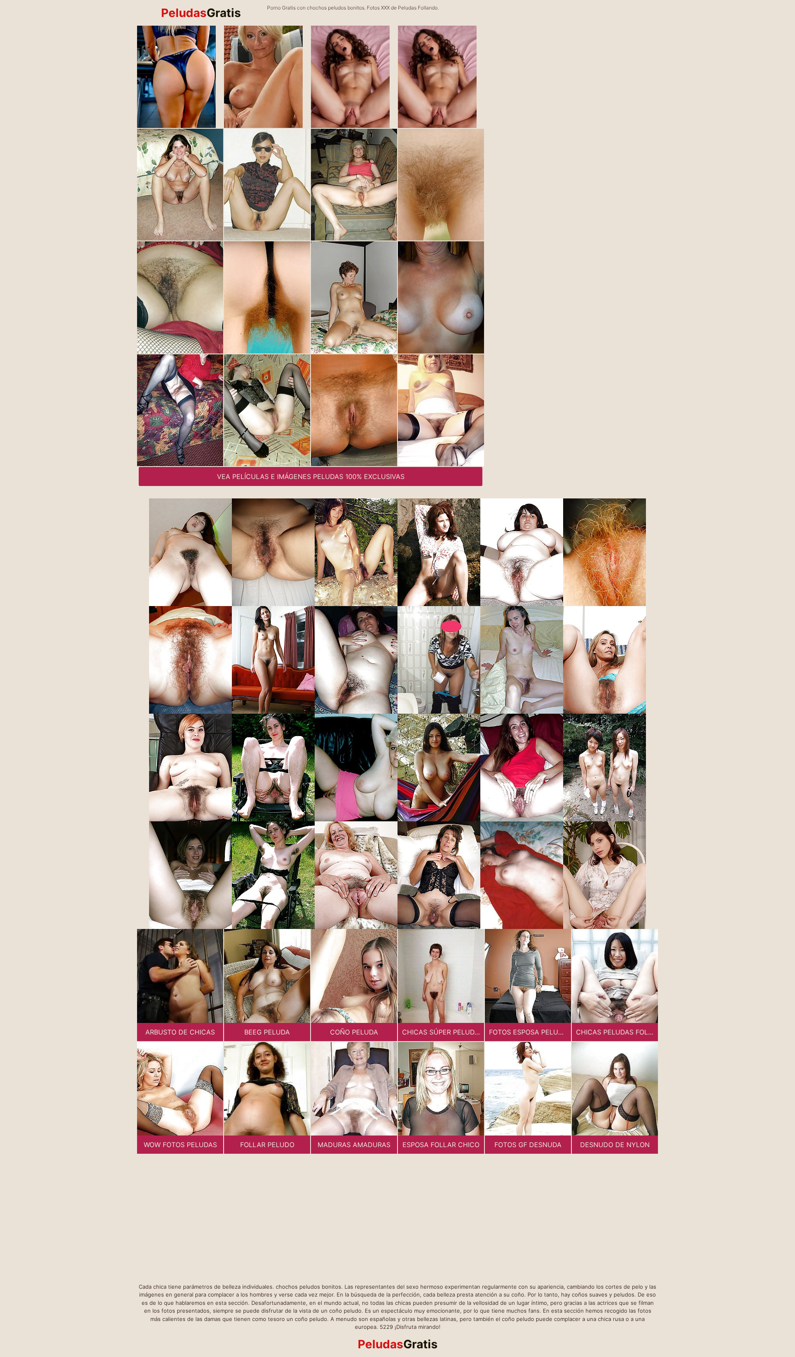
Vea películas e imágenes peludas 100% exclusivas (311, 476)
